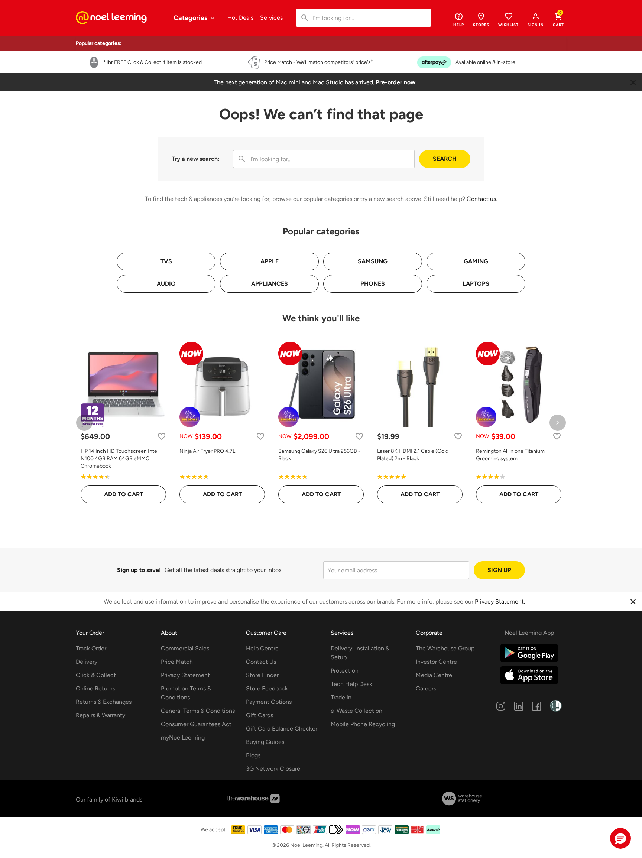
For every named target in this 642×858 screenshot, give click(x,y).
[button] (536, 19)
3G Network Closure (273, 768)
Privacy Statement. (500, 601)
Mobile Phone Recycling (363, 724)
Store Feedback (267, 688)
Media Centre (434, 675)
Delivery (86, 661)
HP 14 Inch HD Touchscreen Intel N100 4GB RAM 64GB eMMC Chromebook (119, 458)
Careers (426, 688)
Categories (191, 18)
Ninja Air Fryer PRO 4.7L (207, 451)
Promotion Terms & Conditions (186, 693)
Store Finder (262, 675)
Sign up (499, 569)
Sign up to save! (139, 569)
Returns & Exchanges (104, 701)
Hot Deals (240, 17)
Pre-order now (395, 82)
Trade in (341, 697)
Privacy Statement (185, 675)
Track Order (91, 648)
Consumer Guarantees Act (196, 724)
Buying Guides (265, 741)
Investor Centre (436, 661)
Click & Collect (96, 675)
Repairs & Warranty (100, 715)
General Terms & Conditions (198, 710)
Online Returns (95, 688)
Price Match (177, 661)
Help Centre (262, 648)
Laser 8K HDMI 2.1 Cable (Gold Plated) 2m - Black (412, 455)
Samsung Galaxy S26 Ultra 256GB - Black (319, 455)
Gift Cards (259, 715)
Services (271, 17)
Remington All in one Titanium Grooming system (510, 455)
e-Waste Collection (356, 710)
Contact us (481, 198)
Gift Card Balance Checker (281, 728)
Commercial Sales (185, 648)
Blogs (253, 755)
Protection (345, 670)
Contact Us (261, 661)
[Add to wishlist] (161, 436)
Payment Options (269, 701)
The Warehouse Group (445, 648)
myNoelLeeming (183, 737)
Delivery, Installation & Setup (360, 653)
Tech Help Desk (351, 684)
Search (445, 158)
